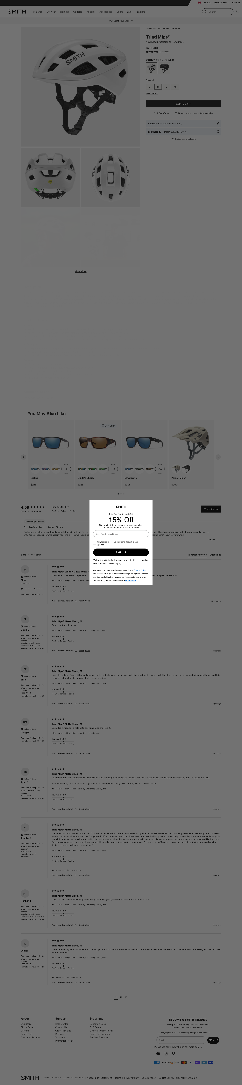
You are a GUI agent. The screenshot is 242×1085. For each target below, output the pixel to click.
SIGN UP (121, 552)
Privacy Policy (140, 570)
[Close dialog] (148, 503)
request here (130, 580)
